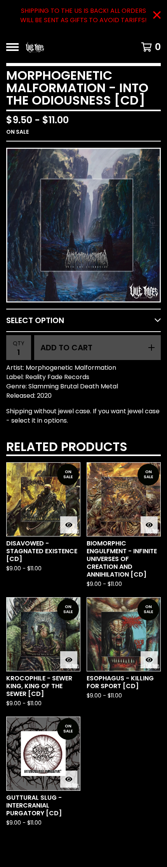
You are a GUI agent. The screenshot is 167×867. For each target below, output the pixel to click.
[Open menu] (12, 47)
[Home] (72, 47)
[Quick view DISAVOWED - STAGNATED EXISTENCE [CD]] (68, 524)
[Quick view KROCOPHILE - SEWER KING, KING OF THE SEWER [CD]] (68, 659)
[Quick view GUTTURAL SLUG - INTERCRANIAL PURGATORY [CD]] (68, 779)
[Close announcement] (157, 15)
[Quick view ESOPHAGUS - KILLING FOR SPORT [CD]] (149, 659)
